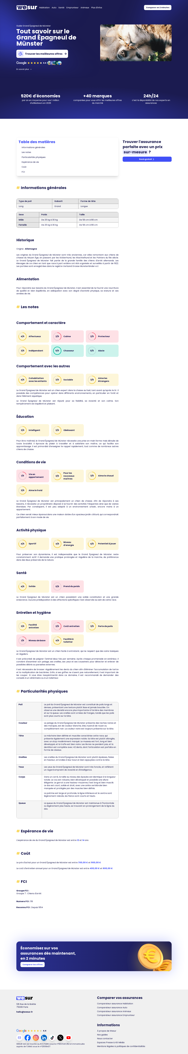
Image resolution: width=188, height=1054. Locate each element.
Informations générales (33, 147)
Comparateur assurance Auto (112, 1007)
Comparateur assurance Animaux (114, 1011)
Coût (24, 166)
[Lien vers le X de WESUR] (60, 1038)
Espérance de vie (30, 162)
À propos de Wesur (106, 1031)
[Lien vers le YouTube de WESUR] (68, 1038)
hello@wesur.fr (24, 1012)
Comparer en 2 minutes (157, 7)
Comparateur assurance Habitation (115, 1003)
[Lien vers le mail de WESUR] (19, 1038)
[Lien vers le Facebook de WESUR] (28, 1038)
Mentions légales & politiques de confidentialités (121, 1046)
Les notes (26, 152)
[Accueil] (27, 7)
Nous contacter (105, 1038)
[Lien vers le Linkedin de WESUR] (44, 1038)
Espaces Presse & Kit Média (110, 1042)
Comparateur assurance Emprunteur (116, 1015)
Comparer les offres (33, 964)
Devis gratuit (145, 159)
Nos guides (102, 1034)
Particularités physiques (34, 157)
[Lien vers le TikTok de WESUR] (52, 1038)
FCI (23, 171)
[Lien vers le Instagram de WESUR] (36, 1038)
